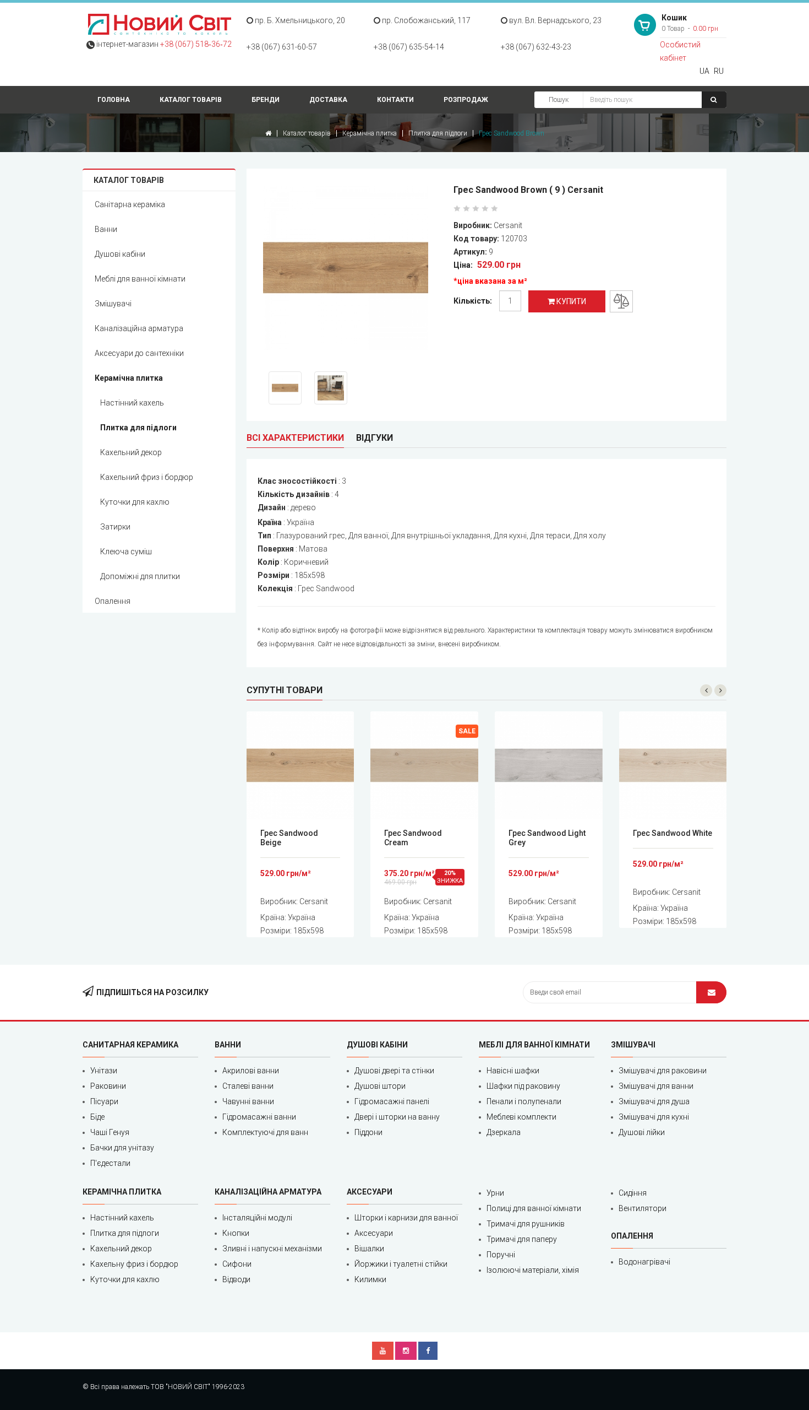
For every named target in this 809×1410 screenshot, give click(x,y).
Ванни (106, 229)
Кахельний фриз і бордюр (146, 477)
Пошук (559, 100)
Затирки (115, 526)
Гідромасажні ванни (259, 1116)
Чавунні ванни (248, 1101)
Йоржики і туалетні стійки (400, 1264)
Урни (495, 1192)
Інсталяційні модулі (257, 1217)
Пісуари (104, 1101)
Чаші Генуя (109, 1132)
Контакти (395, 100)
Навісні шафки (513, 1070)
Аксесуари (373, 1233)
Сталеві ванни (248, 1086)
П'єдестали (110, 1163)
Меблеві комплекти (521, 1116)
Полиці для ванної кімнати (534, 1208)
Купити (570, 301)
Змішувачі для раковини (663, 1070)
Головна (113, 100)
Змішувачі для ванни (656, 1086)
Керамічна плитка (369, 133)
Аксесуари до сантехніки (139, 353)
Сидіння (633, 1192)
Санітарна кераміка (130, 204)
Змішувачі (113, 303)
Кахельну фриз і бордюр (134, 1264)
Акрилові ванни (250, 1070)
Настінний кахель (132, 402)
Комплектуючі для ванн (265, 1132)
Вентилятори (642, 1208)
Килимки (370, 1279)
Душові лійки (642, 1132)
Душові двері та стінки (394, 1070)
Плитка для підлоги (437, 133)
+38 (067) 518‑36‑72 (196, 44)
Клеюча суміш (126, 551)
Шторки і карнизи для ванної (406, 1217)
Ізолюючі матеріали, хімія (533, 1270)
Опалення (112, 601)
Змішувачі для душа (654, 1101)
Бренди (266, 100)
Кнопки (235, 1233)
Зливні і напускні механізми (272, 1248)
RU (719, 71)
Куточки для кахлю (135, 502)
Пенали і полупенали (524, 1101)
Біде (97, 1116)
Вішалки (369, 1248)
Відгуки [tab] (374, 438)
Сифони (237, 1264)
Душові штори (380, 1086)
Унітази (103, 1070)
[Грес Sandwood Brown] (353, 270)
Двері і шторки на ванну (397, 1116)
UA (704, 71)
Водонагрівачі (644, 1261)
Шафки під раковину (523, 1086)
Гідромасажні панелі (391, 1101)
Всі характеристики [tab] (295, 438)
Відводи (236, 1279)
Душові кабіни (120, 254)
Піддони (368, 1132)
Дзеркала (504, 1132)
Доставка (328, 100)
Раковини (108, 1086)
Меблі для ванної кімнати (140, 278)
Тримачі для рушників (526, 1223)
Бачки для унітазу (122, 1147)
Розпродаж (466, 100)
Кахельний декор (131, 452)
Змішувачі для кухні (654, 1116)
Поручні (501, 1254)
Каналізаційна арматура (139, 328)
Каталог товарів (191, 100)
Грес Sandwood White (672, 833)
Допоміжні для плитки (140, 576)
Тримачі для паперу (522, 1239)
